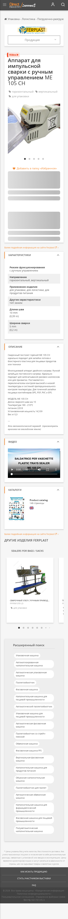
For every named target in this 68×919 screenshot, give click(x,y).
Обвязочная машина (27, 743)
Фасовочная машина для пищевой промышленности (34, 820)
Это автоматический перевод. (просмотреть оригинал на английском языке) (33, 427)
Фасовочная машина (27, 689)
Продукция (32, 40)
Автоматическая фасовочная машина (31, 725)
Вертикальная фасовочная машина (30, 759)
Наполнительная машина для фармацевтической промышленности (31, 808)
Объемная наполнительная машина (30, 779)
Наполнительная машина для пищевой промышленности (31, 698)
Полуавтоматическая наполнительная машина (29, 830)
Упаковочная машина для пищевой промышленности (30, 715)
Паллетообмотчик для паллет (31, 787)
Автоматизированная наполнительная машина (29, 664)
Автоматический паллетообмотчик (34, 706)
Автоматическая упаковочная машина (31, 674)
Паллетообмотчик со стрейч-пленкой (31, 735)
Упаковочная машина (27, 655)
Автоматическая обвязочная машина (31, 796)
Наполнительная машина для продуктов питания (31, 769)
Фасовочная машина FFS (29, 750)
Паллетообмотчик (25, 682)
